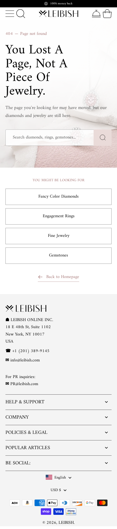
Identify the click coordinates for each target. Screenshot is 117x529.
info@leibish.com (25, 360)
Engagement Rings (59, 216)
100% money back (61, 3)
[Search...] (20, 13)
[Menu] (9, 13)
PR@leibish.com (24, 384)
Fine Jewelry (58, 236)
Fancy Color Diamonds (58, 196)
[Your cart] (107, 13)
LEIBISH (66, 523)
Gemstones (58, 255)
